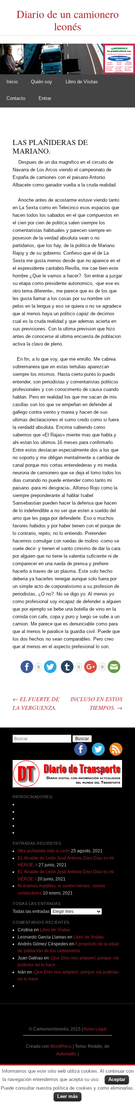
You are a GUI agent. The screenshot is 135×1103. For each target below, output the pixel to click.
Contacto (15, 98)
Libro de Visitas (82, 81)
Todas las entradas (31, 911)
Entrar (45, 98)
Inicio (12, 81)
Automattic (67, 1053)
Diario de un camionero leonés (68, 20)
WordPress (61, 1046)
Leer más (67, 1096)
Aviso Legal (95, 1029)
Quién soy (41, 81)
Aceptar (116, 1079)
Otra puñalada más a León (44, 850)
